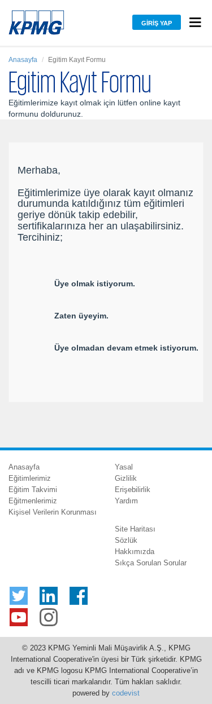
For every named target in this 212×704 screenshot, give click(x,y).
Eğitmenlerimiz (32, 501)
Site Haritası (135, 529)
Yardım (126, 501)
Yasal (124, 467)
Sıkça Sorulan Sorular (151, 563)
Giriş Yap (156, 23)
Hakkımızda (134, 551)
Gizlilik (126, 478)
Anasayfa (22, 60)
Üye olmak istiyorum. (94, 283)
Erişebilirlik (132, 489)
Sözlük (126, 540)
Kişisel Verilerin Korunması (52, 512)
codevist (126, 693)
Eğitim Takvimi (32, 489)
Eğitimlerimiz (29, 478)
